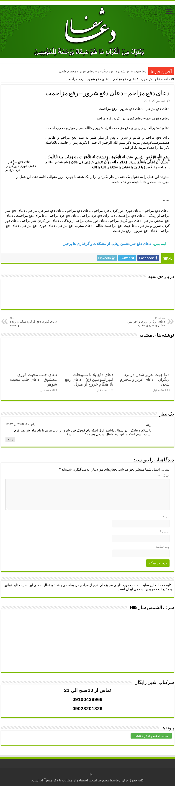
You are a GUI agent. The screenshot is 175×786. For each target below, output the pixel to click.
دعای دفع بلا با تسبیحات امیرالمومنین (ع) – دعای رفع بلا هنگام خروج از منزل (89, 379)
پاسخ (10, 439)
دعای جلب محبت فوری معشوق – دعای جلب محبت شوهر (33, 379)
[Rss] (91, 775)
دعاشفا (115, 780)
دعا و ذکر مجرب (150, 79)
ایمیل (165, 532)
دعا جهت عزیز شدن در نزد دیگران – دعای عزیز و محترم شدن (103, 71)
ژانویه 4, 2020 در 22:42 (20, 424)
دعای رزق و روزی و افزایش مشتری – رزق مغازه (146, 322)
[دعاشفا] (87, 30)
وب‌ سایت (162, 546)
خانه (167, 79)
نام (166, 517)
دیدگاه (164, 476)
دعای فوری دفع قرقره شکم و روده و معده (33, 322)
